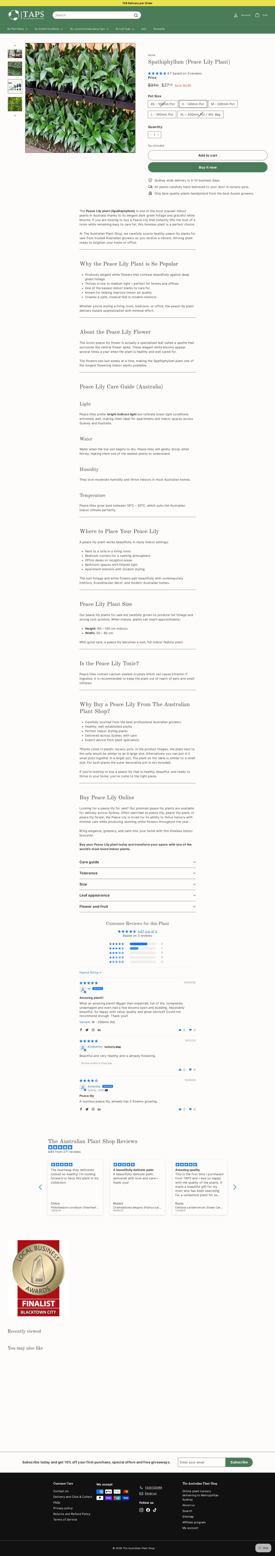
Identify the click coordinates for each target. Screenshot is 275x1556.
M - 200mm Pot (223, 104)
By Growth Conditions (47, 28)
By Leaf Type (123, 28)
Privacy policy (63, 1508)
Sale (143, 28)
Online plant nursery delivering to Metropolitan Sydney (200, 1495)
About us (188, 1505)
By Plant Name (16, 28)
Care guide (89, 862)
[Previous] (14, 46)
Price (152, 78)
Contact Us (61, 1491)
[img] (89, 983)
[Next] (14, 114)
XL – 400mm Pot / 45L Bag (200, 114)
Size (83, 884)
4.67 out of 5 (147, 931)
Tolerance (88, 873)
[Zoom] (80, 98)
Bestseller (159, 28)
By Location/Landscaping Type (88, 28)
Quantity (155, 127)
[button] (157, 73)
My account (190, 1528)
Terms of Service (65, 1519)
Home (151, 55)
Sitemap (188, 1516)
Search (187, 1511)
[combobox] (96, 15)
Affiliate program (194, 1522)
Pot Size (154, 96)
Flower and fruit (94, 906)
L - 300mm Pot (162, 114)
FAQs (56, 1502)
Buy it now (208, 167)
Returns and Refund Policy (71, 1514)
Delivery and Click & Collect (72, 1497)
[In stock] (80, 98)
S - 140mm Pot (193, 104)
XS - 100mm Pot (163, 104)
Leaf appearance (95, 895)
